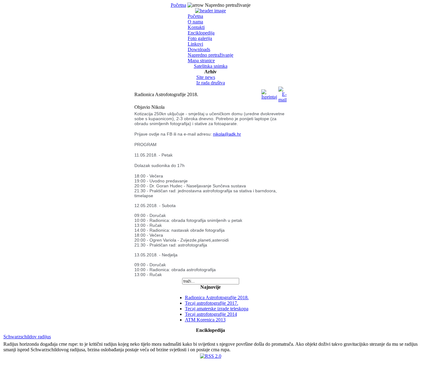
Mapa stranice (201, 60)
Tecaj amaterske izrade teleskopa (216, 308)
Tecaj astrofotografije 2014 (211, 314)
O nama (195, 21)
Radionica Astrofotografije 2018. (217, 297)
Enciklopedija (201, 32)
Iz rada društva (210, 82)
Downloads (199, 49)
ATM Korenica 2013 (205, 319)
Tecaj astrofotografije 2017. (211, 303)
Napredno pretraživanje (210, 55)
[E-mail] (282, 93)
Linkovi (195, 44)
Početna (178, 5)
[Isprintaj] (269, 93)
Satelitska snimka (210, 66)
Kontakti (196, 27)
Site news (205, 77)
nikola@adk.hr (227, 134)
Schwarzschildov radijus (27, 336)
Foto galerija (200, 38)
